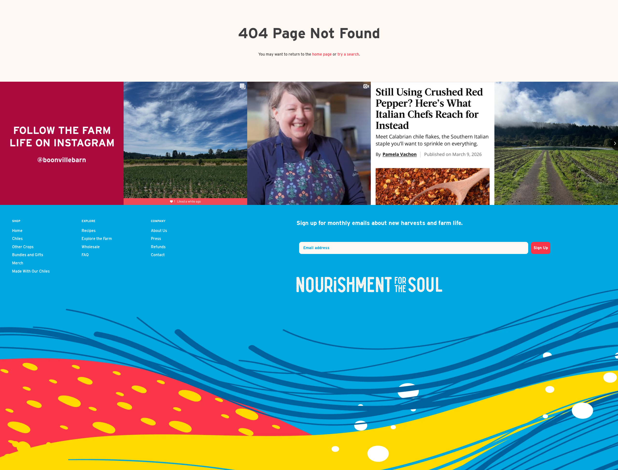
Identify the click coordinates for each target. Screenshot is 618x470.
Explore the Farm (97, 238)
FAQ (85, 255)
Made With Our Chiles (31, 271)
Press (156, 238)
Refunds (158, 247)
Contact (158, 255)
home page (322, 54)
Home (17, 230)
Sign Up (541, 248)
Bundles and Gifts (27, 255)
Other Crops (23, 247)
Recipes (89, 230)
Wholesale (91, 247)
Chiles (17, 238)
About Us (159, 230)
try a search (348, 54)
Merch (17, 263)
